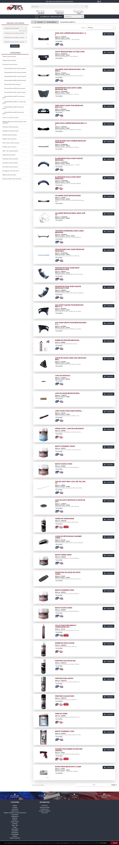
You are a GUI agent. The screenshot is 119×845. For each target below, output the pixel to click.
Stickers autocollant (15, 838)
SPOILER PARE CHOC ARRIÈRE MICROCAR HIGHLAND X (70, 141)
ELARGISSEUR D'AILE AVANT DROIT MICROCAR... (68, 178)
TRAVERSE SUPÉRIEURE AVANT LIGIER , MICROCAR (69, 231)
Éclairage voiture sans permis (9, 147)
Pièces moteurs (15, 822)
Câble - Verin (15, 825)
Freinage (15, 807)
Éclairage (14, 823)
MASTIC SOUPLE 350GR (63, 608)
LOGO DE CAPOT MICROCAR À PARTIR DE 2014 (70, 501)
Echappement (14, 816)
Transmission (14, 814)
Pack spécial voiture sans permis (10, 167)
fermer (115, 843)
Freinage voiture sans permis (9, 60)
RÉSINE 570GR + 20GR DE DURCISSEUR (69, 428)
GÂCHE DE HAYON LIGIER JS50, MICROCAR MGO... (70, 359)
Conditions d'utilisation (44, 811)
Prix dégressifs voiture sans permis (11, 171)
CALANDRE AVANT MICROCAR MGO (68, 195)
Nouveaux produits (44, 807)
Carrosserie (15, 809)
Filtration (15, 805)
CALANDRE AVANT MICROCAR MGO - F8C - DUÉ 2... (70, 70)
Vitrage (15, 827)
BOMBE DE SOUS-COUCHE (64, 643)
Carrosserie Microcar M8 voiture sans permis (14, 88)
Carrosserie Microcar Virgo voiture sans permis (14, 72)
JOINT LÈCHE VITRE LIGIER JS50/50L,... (69, 411)
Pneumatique (14, 829)
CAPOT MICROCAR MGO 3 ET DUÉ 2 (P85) (70, 52)
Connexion (110, 34)
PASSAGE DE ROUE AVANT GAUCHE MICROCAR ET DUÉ (68, 287)
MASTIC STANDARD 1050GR (65, 446)
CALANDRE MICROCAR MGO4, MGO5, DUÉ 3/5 (70, 214)
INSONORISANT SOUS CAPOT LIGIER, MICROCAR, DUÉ (68, 88)
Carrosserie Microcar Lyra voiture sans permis (14, 68)
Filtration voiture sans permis (9, 56)
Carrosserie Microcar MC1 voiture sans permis (14, 76)
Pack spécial (15, 832)
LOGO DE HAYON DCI (62, 376)
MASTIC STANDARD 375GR (64, 590)
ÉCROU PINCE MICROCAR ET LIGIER (68, 767)
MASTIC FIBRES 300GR (63, 555)
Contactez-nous (45, 809)
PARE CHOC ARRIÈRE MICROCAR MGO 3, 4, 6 (70, 34)
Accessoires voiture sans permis (10, 163)
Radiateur (14, 820)
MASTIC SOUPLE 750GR (63, 464)
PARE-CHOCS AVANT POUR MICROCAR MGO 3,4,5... (69, 106)
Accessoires (15, 831)
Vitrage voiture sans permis (9, 155)
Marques (15, 836)
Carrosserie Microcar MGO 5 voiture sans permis (13, 107)
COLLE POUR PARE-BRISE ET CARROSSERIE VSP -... (65, 626)
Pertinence (101, 28)
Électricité (14, 818)
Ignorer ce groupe (22, 30)
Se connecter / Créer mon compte (51, 17)
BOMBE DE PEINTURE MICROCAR (67, 340)
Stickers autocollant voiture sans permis (12, 178)
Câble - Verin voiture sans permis (10, 151)
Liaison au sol (14, 811)
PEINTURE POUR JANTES (64, 678)
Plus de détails (59, 41)
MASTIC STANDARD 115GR (64, 731)
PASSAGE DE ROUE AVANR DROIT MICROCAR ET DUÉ (67, 269)
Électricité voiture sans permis (10, 135)
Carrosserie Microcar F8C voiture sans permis (14, 92)
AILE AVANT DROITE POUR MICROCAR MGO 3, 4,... (70, 323)
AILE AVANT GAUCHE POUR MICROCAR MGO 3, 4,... (69, 306)
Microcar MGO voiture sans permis (12, 84)
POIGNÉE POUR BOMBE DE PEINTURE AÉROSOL (68, 750)
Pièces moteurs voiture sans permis (11, 143)
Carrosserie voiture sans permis (10, 64)
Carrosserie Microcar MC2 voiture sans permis (14, 80)
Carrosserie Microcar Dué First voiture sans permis (14, 96)
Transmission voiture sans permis (10, 127)
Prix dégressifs (15, 834)
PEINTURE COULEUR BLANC (65, 661)
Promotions (45, 805)
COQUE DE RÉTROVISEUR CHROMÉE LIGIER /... (68, 537)
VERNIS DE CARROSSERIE (64, 519)
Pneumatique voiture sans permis (10, 159)
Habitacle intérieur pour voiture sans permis (15, 812)
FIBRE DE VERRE (61, 714)
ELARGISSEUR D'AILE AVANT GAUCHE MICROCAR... (69, 159)
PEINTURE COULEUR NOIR (64, 696)
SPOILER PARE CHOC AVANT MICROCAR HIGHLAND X (69, 250)
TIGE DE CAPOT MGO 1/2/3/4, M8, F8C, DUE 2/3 (70, 482)
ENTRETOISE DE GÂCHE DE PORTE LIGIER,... (67, 573)
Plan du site (45, 812)
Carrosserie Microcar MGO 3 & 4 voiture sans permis (14, 102)
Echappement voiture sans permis (11, 131)
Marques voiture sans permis (9, 175)
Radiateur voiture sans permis (10, 139)
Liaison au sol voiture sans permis (11, 117)
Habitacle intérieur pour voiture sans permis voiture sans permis (14, 122)
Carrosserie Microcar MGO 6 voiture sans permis (13, 112)
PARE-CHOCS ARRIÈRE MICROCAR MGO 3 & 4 (71, 124)
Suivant (114, 785)
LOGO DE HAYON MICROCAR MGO (67, 393)
